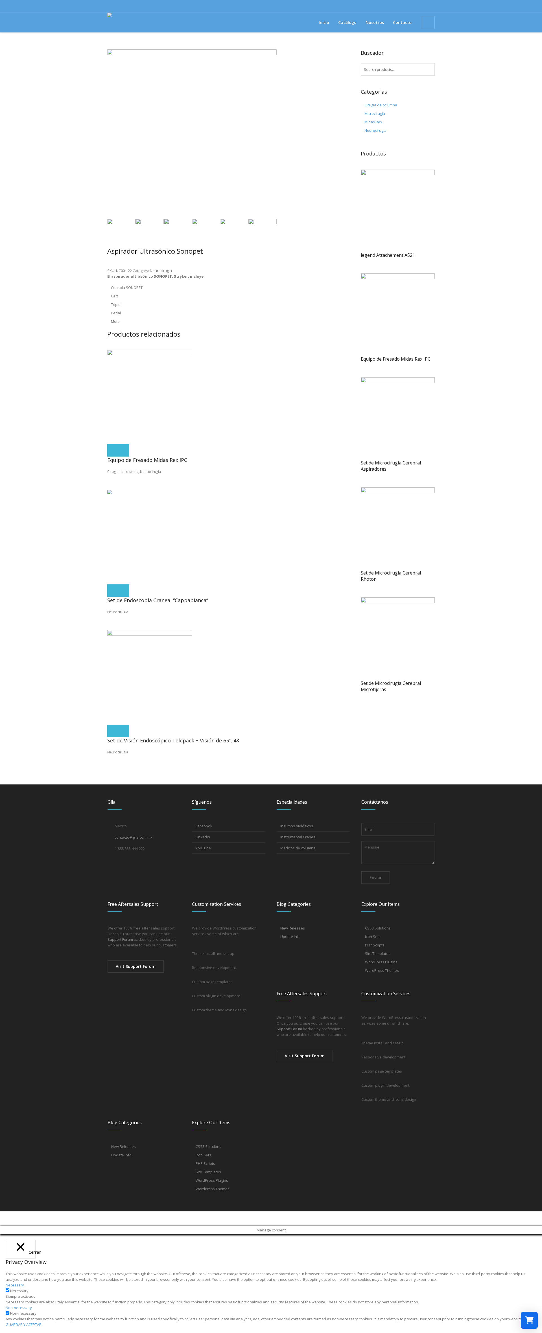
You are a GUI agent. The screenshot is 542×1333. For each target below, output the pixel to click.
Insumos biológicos (296, 825)
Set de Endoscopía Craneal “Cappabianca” (157, 600)
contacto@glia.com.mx (133, 837)
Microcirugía (374, 113)
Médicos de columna (298, 847)
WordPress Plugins (381, 961)
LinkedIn (203, 836)
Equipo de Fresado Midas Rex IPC (147, 460)
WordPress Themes (382, 970)
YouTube (203, 847)
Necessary (19, 1290)
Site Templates (377, 953)
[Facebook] (421, 6)
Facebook (204, 825)
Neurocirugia (161, 270)
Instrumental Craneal (298, 836)
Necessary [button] (15, 1285)
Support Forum (120, 939)
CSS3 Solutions (378, 928)
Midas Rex (373, 121)
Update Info (290, 936)
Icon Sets (373, 936)
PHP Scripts (374, 945)
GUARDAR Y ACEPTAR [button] (23, 1324)
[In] (430, 6)
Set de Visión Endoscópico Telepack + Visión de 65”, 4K (173, 740)
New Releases (292, 928)
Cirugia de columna (122, 471)
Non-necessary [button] (19, 1307)
